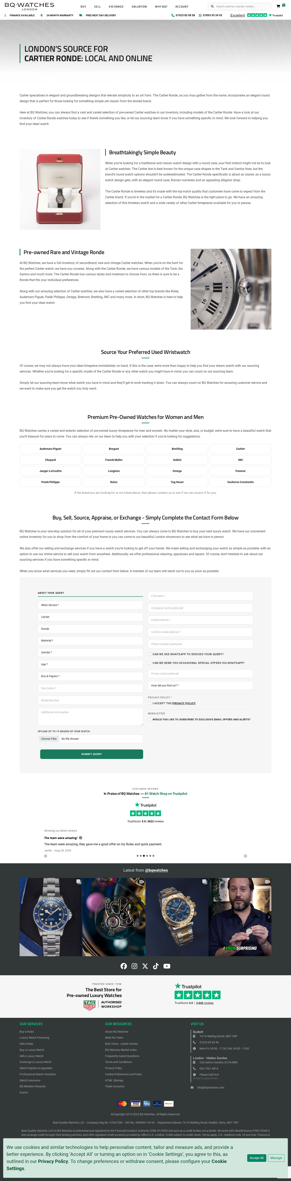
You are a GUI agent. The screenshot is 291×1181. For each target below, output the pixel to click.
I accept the (174, 703)
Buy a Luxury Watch (32, 1049)
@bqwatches (156, 870)
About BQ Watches (116, 1031)
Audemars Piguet (50, 448)
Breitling (177, 448)
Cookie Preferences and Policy (123, 1074)
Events (24, 1092)
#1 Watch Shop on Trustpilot (166, 793)
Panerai (240, 471)
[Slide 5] (153, 856)
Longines (114, 471)
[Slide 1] (141, 856)
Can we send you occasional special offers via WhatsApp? (199, 662)
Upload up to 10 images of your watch (64, 731)
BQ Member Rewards (33, 1086)
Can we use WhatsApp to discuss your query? (188, 654)
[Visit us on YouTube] (166, 967)
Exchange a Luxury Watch (35, 1062)
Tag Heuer (177, 482)
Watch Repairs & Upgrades (36, 1068)
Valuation (139, 7)
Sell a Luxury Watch (32, 1056)
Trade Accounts (114, 1086)
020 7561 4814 (208, 1068)
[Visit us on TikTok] (156, 967)
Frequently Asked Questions (122, 1056)
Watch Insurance (30, 1080)
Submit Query (91, 754)
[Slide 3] (147, 856)
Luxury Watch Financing (34, 1037)
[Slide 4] (150, 856)
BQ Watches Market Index (121, 1049)
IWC (240, 459)
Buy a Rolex (27, 1031)
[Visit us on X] (145, 967)
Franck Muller (114, 459)
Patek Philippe (50, 482)
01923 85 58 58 (209, 1042)
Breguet (114, 448)
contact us (165, 493)
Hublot (177, 459)
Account (181, 7)
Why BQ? (161, 7)
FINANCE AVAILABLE (22, 15)
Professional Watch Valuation (38, 1074)
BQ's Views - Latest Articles (121, 1043)
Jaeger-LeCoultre (50, 471)
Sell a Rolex (26, 1043)
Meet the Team (114, 1037)
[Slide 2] (144, 856)
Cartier (240, 448)
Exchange (116, 7)
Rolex (113, 482)
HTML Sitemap (114, 1080)
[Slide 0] (138, 856)
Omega (177, 471)
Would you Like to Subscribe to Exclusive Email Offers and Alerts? (202, 719)
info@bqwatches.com (210, 1087)
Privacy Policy (53, 1161)
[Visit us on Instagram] (134, 967)
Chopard (50, 459)
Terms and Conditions (118, 1062)
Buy (83, 7)
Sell (97, 7)
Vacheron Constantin (240, 482)
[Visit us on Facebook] (124, 967)
